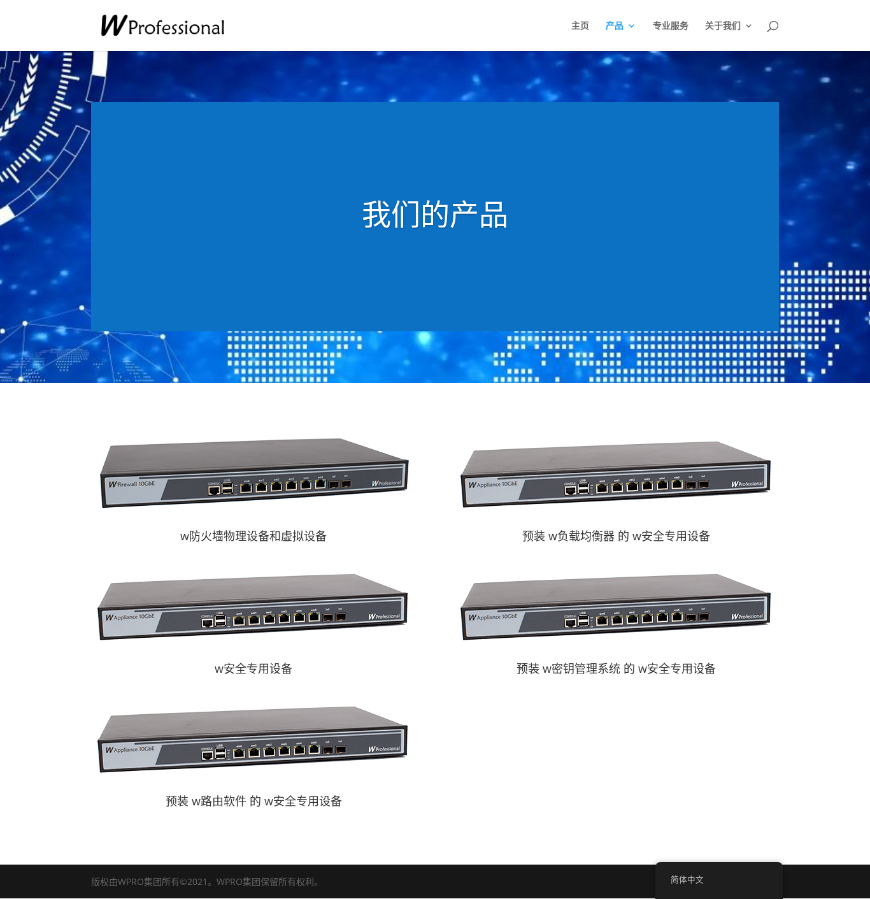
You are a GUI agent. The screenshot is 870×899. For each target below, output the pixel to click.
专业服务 (670, 26)
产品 (615, 26)
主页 (580, 26)
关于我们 (723, 26)
